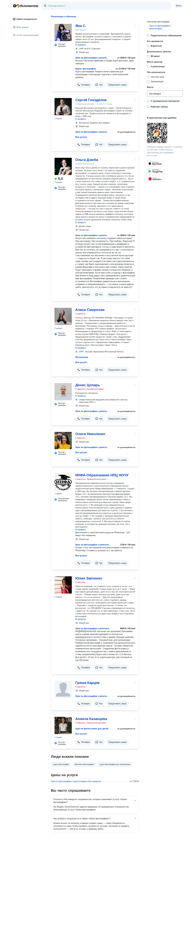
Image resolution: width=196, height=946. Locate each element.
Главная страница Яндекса (14, 6)
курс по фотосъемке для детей (91, 728)
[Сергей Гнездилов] (63, 106)
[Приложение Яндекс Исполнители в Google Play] (155, 171)
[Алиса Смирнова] (63, 316)
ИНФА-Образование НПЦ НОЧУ (102, 475)
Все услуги (81, 137)
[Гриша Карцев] (63, 689)
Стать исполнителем (27, 35)
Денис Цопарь (87, 385)
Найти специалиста (27, 19)
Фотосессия (81, 357)
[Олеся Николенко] (63, 440)
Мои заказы (23, 27)
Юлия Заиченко (88, 578)
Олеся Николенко (90, 434)
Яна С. (80, 26)
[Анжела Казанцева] (63, 725)
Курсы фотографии (85, 68)
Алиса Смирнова (89, 310)
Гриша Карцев (87, 683)
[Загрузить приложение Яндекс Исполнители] (165, 133)
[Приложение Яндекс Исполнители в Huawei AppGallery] (155, 179)
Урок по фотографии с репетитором (92, 57)
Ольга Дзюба (86, 160)
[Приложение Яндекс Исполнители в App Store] (155, 163)
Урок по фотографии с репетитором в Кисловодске (76, 781)
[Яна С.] (63, 32)
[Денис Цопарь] (63, 391)
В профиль (80, 45)
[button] (83, 85)
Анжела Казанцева (91, 719)
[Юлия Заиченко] (63, 585)
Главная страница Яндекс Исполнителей (25, 6)
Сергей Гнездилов (91, 100)
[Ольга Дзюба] (63, 166)
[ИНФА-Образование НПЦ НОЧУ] (63, 481)
